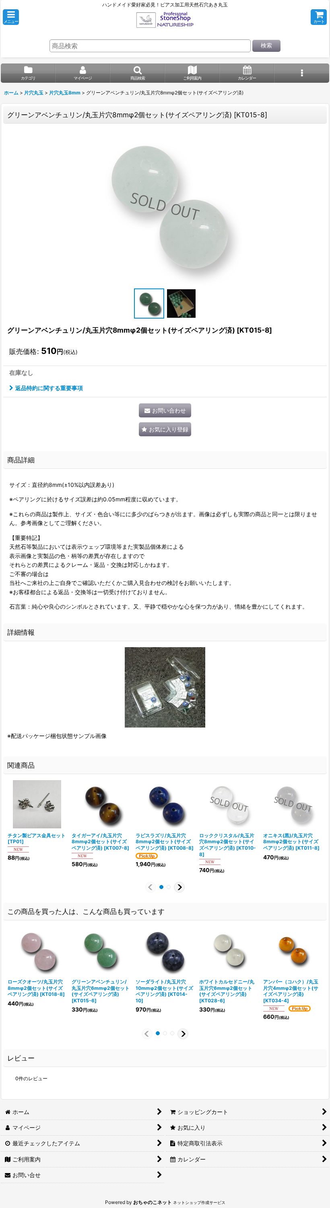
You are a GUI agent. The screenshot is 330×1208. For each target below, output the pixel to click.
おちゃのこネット (152, 1202)
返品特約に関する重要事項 (49, 387)
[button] (11, 17)
